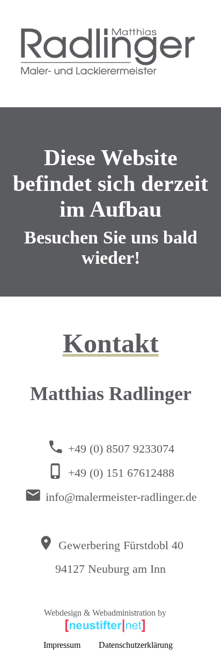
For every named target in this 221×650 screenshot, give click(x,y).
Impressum (61, 644)
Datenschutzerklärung (136, 644)
